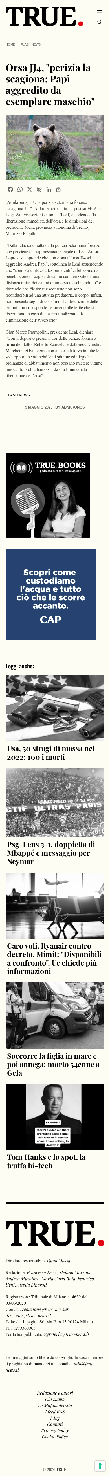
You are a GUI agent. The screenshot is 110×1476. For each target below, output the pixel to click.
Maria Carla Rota (58, 1278)
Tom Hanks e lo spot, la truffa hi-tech (46, 1161)
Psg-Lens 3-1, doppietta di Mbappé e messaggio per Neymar (51, 852)
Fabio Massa (58, 1260)
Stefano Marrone (75, 1272)
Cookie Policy (55, 1436)
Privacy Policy (55, 1430)
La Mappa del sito (55, 1405)
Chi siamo (55, 1399)
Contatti (55, 1424)
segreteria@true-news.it (66, 1334)
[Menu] (99, 10)
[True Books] (48, 534)
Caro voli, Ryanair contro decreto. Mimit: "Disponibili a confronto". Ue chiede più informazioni (54, 958)
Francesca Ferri (42, 1272)
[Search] (99, 22)
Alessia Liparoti (32, 1285)
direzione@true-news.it (28, 1315)
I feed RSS (55, 1412)
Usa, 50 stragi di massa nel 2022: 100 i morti (51, 752)
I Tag (55, 1418)
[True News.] (44, 16)
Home (10, 44)
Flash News (31, 44)
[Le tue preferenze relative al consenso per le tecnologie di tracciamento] (100, 1466)
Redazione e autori (55, 1393)
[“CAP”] (51, 594)
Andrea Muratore (22, 1278)
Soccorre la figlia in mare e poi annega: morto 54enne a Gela (53, 1064)
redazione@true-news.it (45, 1309)
